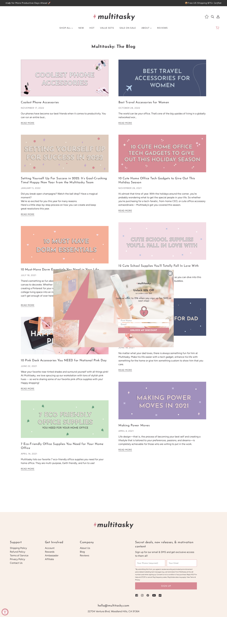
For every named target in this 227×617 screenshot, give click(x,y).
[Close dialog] (170, 273)
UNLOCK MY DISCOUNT (143, 330)
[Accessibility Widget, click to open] (5, 611)
